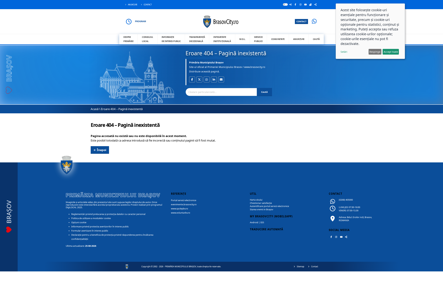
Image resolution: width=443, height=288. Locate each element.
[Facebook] (295, 4)
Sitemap (300, 266)
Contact (147, 4)
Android (254, 222)
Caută (316, 39)
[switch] (285, 4)
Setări (344, 51)
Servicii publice (258, 39)
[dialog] (370, 31)
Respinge (374, 51)
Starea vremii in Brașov (261, 209)
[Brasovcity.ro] (221, 21)
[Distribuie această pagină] (315, 4)
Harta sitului (256, 199)
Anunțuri (132, 4)
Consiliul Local (147, 39)
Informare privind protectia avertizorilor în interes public (100, 226)
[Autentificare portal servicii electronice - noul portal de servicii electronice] (290, 4)
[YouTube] (305, 4)
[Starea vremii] (310, 4)
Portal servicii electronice (183, 200)
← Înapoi (99, 150)
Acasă (94, 109)
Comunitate (278, 39)
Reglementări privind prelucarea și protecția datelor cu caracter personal (108, 214)
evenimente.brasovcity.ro (184, 204)
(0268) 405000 (346, 199)
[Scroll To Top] (437, 284)
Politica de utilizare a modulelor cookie (91, 218)
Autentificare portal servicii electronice (269, 206)
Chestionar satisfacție (261, 203)
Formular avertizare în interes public (89, 230)
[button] (192, 79)
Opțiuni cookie (78, 222)
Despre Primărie (128, 39)
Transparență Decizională (197, 39)
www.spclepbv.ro (179, 208)
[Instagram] (300, 4)
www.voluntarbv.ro (180, 212)
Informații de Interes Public (171, 39)
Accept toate (391, 51)
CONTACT (301, 21)
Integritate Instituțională (222, 39)
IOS (262, 222)
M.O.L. (242, 39)
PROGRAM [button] (140, 21)
